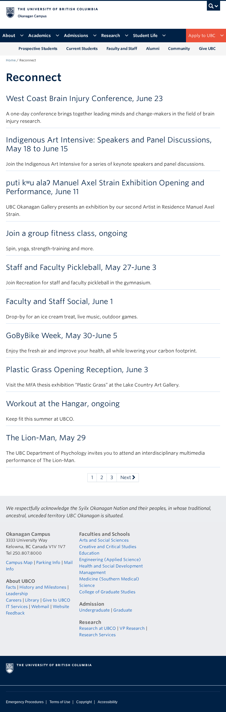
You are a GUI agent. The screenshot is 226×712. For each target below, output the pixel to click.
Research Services (97, 634)
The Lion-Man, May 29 (46, 437)
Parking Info (48, 562)
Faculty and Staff (122, 48)
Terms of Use (59, 702)
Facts (11, 587)
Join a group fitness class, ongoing (66, 233)
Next (126, 477)
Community (179, 48)
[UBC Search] (213, 7)
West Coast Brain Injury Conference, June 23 (84, 98)
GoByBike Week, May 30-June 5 (61, 335)
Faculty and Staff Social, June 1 (59, 301)
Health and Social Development (111, 566)
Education (89, 553)
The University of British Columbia (97, 12)
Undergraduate (94, 610)
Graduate (122, 610)
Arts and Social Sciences (104, 540)
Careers (13, 600)
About (8, 35)
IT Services (17, 606)
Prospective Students (38, 48)
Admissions (76, 35)
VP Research (132, 628)
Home (11, 60)
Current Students (82, 48)
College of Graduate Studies (107, 592)
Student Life (145, 35)
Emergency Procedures (25, 702)
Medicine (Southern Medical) (109, 579)
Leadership (17, 593)
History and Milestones (42, 587)
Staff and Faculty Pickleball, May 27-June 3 (81, 267)
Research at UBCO (97, 628)
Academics (39, 35)
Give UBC (207, 48)
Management (92, 572)
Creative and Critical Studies (107, 546)
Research (110, 35)
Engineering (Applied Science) (110, 559)
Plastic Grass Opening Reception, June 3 (77, 369)
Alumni (152, 48)
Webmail (40, 606)
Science (87, 585)
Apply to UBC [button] (201, 35)
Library (32, 600)
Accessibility (107, 702)
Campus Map (19, 562)
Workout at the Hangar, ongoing (63, 403)
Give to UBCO (56, 600)
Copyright (84, 702)
